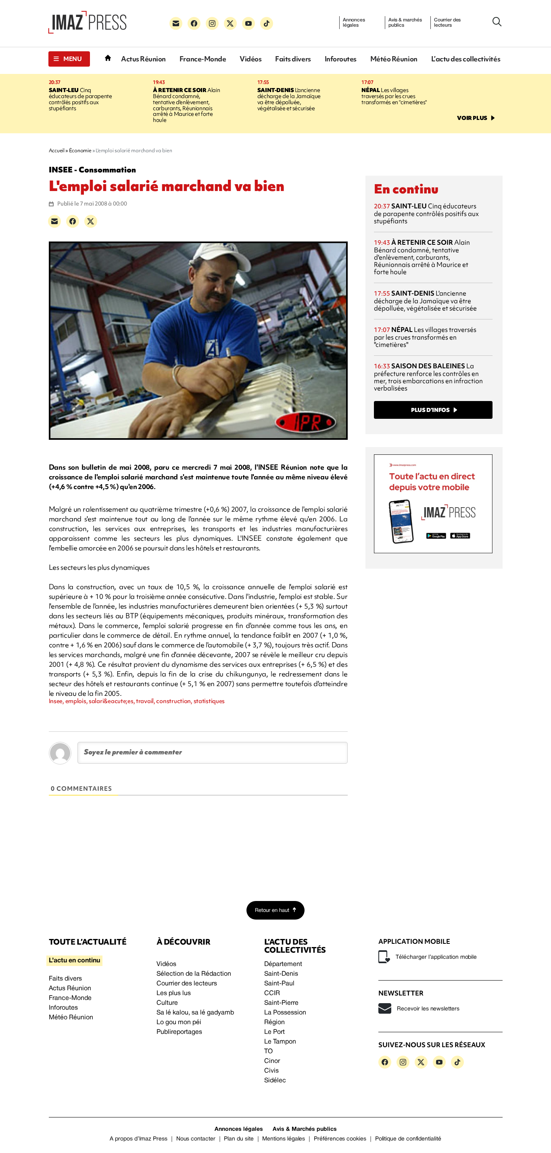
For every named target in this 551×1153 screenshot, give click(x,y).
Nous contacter (195, 1139)
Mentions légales (283, 1139)
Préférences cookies (340, 1139)
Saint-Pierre (281, 1003)
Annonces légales (354, 22)
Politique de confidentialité (408, 1139)
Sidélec (275, 1081)
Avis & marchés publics (405, 22)
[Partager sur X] (90, 221)
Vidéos (250, 58)
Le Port (274, 1032)
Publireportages (179, 1032)
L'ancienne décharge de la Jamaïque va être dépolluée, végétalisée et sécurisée (289, 99)
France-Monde (202, 58)
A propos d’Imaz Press (138, 1139)
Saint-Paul (279, 984)
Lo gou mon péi (179, 1022)
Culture (167, 1003)
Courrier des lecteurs (447, 22)
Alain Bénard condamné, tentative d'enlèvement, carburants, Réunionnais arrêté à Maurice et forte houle (186, 105)
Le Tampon (280, 1042)
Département (283, 964)
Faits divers (293, 58)
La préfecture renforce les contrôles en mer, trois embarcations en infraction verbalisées (428, 377)
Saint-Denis (281, 974)
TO (268, 1051)
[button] (69, 59)
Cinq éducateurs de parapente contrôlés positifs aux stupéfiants (80, 99)
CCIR (272, 993)
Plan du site (238, 1139)
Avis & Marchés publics (305, 1129)
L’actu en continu (74, 961)
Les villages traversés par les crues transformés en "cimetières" (394, 96)
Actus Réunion (143, 58)
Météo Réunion (393, 58)
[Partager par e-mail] (54, 221)
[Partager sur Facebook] (72, 221)
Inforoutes (341, 58)
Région (274, 1022)
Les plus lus (174, 993)
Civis (271, 1071)
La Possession (285, 1013)
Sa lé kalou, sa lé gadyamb (195, 1013)
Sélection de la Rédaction (194, 974)
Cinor (272, 1061)
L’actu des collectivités (465, 58)
